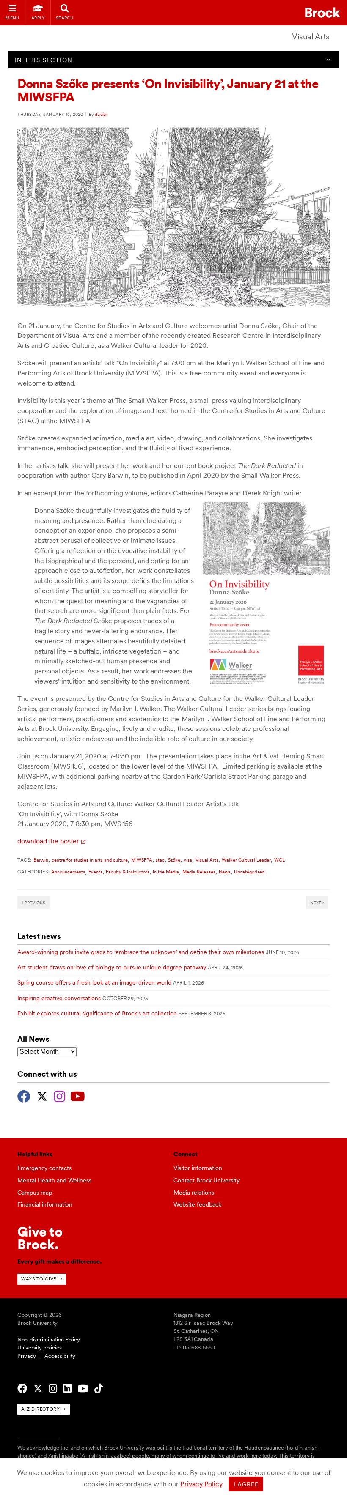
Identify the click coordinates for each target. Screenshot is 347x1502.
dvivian (101, 114)
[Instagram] (59, 1095)
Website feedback (197, 1204)
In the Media (166, 872)
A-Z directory (40, 1409)
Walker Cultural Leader (246, 860)
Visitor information (198, 1168)
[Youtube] (77, 1095)
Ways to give (38, 1279)
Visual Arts (311, 36)
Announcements (68, 872)
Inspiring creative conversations (59, 998)
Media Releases (198, 872)
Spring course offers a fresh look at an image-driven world (94, 982)
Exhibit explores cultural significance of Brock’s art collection (97, 1013)
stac (160, 860)
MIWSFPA (141, 860)
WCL (279, 860)
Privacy (26, 1356)
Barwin (40, 860)
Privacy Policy (201, 1484)
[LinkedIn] (67, 1389)
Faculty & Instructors (127, 872)
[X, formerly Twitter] (42, 1095)
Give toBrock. (40, 1238)
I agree (246, 1484)
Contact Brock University (207, 1180)
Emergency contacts (44, 1168)
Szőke (174, 860)
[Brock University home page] (323, 12)
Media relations (194, 1192)
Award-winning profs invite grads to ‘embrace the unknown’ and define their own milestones (140, 952)
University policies (39, 1347)
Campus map (34, 1192)
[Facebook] (23, 1095)
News (225, 872)
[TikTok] (98, 1389)
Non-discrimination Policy (48, 1339)
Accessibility (59, 1356)
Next (316, 902)
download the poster (48, 841)
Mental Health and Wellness (54, 1180)
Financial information (44, 1204)
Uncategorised (249, 872)
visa (188, 860)
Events (95, 872)
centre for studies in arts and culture (90, 860)
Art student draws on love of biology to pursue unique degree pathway (111, 967)
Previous (34, 902)
